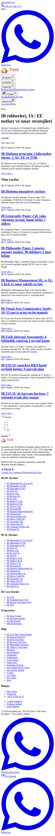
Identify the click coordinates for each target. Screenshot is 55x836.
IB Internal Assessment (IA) (19, 602)
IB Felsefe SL (13, 586)
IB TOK (10, 597)
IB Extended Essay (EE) (18, 600)
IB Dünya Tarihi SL (16, 576)
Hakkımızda (12, 657)
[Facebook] (2, 470)
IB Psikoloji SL (14, 571)
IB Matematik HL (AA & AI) (20, 483)
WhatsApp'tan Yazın (32, 472)
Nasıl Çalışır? (29, 89)
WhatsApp (11, 694)
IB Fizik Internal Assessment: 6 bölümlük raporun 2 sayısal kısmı (25, 338)
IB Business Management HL (20, 511)
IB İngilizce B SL (15, 561)
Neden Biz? (12, 662)
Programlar (6, 87)
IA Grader (11, 675)
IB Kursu (11, 650)
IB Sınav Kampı (14, 616)
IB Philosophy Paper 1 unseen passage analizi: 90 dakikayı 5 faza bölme (26, 252)
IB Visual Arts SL (15, 581)
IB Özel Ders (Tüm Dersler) (19, 634)
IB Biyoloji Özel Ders (16, 642)
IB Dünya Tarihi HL (16, 519)
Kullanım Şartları (14, 704)
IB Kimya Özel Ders (16, 637)
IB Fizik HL (12, 491)
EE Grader (11, 678)
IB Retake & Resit (15, 665)
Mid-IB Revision (14, 623)
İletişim (11, 97)
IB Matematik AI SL (16, 545)
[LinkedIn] (7, 470)
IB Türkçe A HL (14, 506)
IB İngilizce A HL (15, 501)
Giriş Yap (18, 97)
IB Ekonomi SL (14, 566)
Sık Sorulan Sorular (15, 670)
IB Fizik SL (12, 548)
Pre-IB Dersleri (13, 621)
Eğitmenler (18, 89)
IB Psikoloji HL (14, 514)
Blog (3, 9)
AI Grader (10, 94)
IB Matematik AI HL (16, 488)
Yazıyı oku (7, 173)
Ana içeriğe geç (8, 2)
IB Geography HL (15, 521)
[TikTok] (12, 470)
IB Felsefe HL (13, 529)
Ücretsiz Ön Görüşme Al (12, 472)
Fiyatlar (4, 97)
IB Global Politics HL (16, 516)
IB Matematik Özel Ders (18, 645)
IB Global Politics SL (16, 573)
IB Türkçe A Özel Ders (17, 647)
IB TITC (11, 605)
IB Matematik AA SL (16, 543)
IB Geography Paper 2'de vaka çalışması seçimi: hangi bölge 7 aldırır (23, 219)
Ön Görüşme (10, 776)
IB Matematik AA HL (16, 486)
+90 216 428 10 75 (13, 6)
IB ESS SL (12, 555)
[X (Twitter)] (10, 470)
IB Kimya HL (13, 493)
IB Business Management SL (20, 568)
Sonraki (4, 436)
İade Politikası (13, 706)
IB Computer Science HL (18, 527)
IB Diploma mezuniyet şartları (23, 191)
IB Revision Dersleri (16, 618)
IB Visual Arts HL (15, 524)
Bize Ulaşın (12, 691)
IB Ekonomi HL (14, 509)
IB (7, 138)
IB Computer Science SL (18, 584)
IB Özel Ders (7, 89)
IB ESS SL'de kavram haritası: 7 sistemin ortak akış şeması (25, 395)
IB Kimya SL (13, 550)
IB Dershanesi (13, 652)
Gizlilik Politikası (14, 701)
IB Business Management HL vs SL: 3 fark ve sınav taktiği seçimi (27, 282)
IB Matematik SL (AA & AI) (19, 540)
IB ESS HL (12, 499)
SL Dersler (6, 82)
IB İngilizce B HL (15, 504)
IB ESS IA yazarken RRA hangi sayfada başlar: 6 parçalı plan (24, 367)
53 (8, 429)
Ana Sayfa (6, 104)
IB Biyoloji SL (13, 553)
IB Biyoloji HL (13, 496)
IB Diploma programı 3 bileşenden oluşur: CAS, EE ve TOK (26, 155)
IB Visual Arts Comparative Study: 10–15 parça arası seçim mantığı (26, 310)
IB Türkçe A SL (14, 563)
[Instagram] (5, 470)
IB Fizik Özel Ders (15, 639)
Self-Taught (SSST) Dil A (18, 667)
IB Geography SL (15, 578)
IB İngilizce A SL (14, 558)
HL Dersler (6, 78)
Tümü (3, 138)
